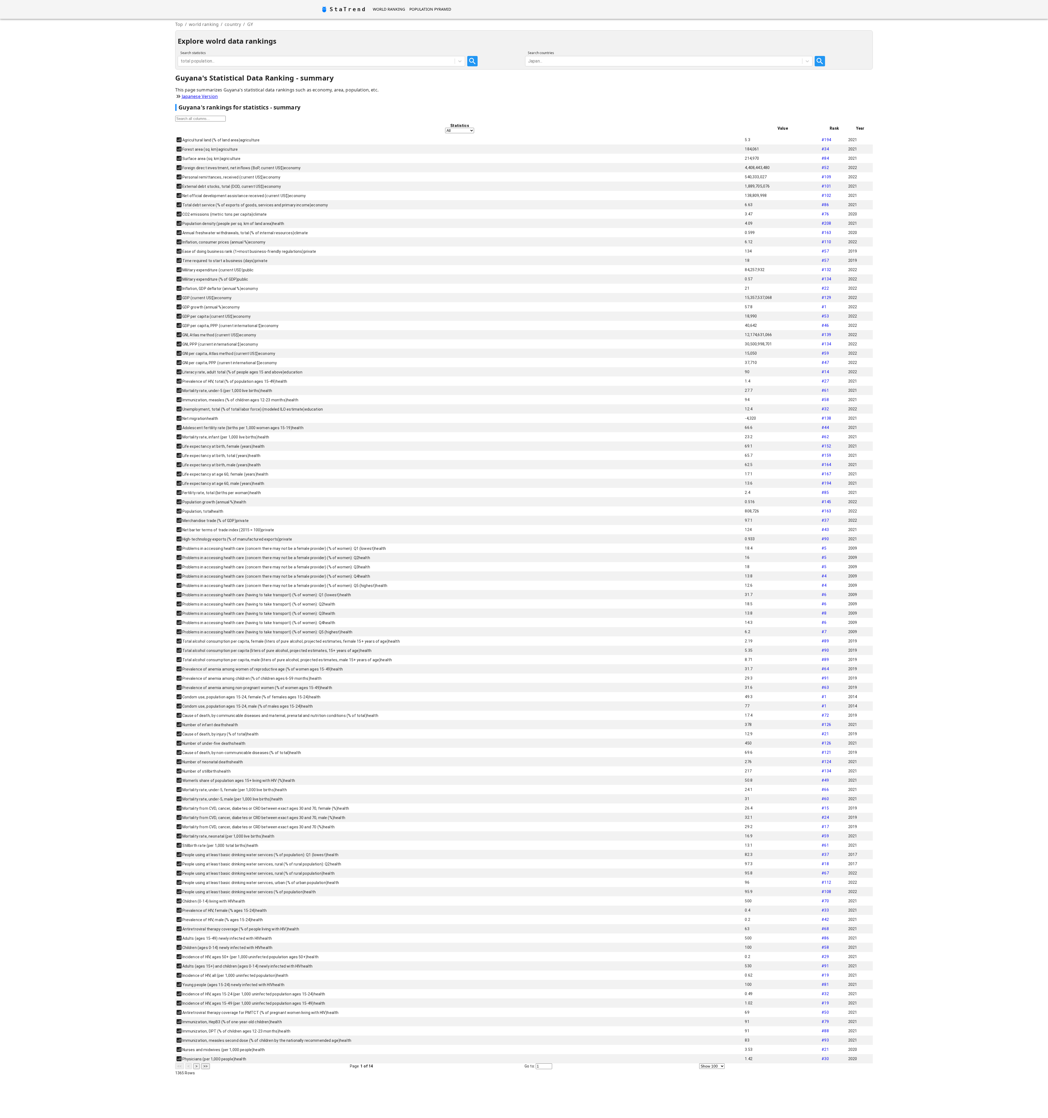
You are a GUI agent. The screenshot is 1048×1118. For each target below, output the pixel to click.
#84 (825, 158)
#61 (825, 390)
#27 (825, 381)
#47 (825, 362)
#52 (825, 167)
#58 (825, 400)
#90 (825, 539)
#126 (826, 724)
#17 (825, 827)
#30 (825, 1059)
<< (179, 1066)
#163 (826, 232)
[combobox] (181, 61)
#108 (826, 891)
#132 (826, 270)
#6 (823, 594)
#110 (826, 242)
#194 (826, 140)
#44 (825, 427)
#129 (826, 297)
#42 (825, 919)
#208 (826, 223)
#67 (825, 873)
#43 (825, 529)
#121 (826, 752)
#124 (826, 762)
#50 (825, 1012)
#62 (825, 437)
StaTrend (348, 9)
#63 (825, 687)
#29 (825, 956)
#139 (826, 335)
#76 (825, 214)
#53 (825, 316)
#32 (825, 409)
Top (179, 24)
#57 (825, 251)
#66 (825, 789)
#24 (825, 817)
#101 (826, 186)
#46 (825, 325)
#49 (825, 780)
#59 (825, 353)
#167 (826, 474)
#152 (826, 446)
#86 (825, 205)
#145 (826, 502)
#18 (825, 864)
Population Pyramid (430, 9)
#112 (826, 882)
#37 (825, 520)
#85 (825, 492)
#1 (823, 307)
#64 (825, 669)
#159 (826, 455)
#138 (826, 418)
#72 (825, 715)
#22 (825, 288)
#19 (825, 975)
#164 (826, 464)
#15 (825, 808)
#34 (825, 149)
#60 (825, 799)
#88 (825, 1031)
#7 (823, 632)
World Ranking (389, 9)
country (233, 24)
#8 (823, 613)
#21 (825, 734)
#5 (823, 548)
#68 (825, 929)
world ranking (204, 24)
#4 (823, 576)
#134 (826, 279)
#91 (825, 678)
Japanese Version (200, 96)
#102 (826, 195)
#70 (825, 901)
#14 (825, 372)
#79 (825, 1021)
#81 (825, 984)
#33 (825, 910)
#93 (825, 1040)
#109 (826, 177)
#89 (825, 641)
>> (205, 1066)
